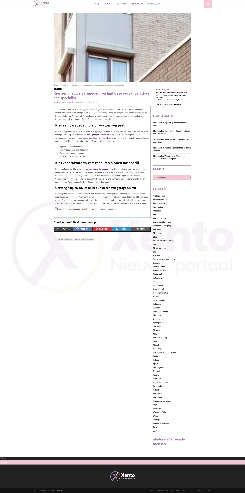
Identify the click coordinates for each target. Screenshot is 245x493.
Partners (121, 4)
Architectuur (158, 207)
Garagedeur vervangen (63, 239)
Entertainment (159, 267)
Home (96, 4)
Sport (155, 364)
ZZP (155, 431)
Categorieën (5, 458)
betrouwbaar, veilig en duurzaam (99, 169)
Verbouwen (57, 89)
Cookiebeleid (153, 4)
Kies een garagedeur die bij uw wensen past (172, 92)
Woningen (157, 416)
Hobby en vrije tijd (160, 293)
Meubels (156, 330)
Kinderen (157, 315)
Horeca (156, 297)
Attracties (157, 211)
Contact (108, 4)
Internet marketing (160, 312)
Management (158, 323)
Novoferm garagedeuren (84, 239)
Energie (156, 263)
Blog (155, 237)
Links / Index (158, 319)
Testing (156, 375)
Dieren (156, 252)
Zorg (155, 427)
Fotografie (157, 278)
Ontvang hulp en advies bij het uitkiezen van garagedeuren (173, 101)
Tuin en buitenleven (161, 382)
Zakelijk (156, 420)
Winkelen (157, 409)
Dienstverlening (159, 248)
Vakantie (156, 390)
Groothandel (158, 289)
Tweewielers (158, 386)
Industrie (157, 304)
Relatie (156, 360)
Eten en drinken (159, 271)
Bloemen (157, 233)
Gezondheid (158, 285)
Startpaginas (158, 367)
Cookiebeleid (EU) (162, 490)
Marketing (157, 326)
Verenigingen (158, 397)
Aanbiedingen (159, 196)
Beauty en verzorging (162, 226)
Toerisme (157, 379)
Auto (155, 215)
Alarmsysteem (159, 203)
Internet (156, 308)
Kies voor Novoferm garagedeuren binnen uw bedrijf (171, 96)
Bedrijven (157, 229)
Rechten (156, 356)
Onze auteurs (176, 490)
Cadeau (156, 244)
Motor (155, 341)
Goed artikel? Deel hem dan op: (170, 104)
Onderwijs (157, 349)
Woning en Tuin (159, 412)
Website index (197, 490)
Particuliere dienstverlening (164, 353)
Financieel (157, 274)
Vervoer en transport (161, 401)
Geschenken (158, 282)
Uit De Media (137, 4)
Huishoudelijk (159, 300)
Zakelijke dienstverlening (163, 423)
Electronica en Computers (164, 259)
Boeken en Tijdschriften (163, 241)
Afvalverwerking (160, 200)
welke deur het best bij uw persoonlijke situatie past (95, 135)
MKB (155, 334)
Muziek (156, 345)
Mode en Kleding (160, 338)
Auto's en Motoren (160, 218)
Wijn (155, 405)
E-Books (156, 256)
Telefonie (157, 371)
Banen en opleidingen (162, 222)
